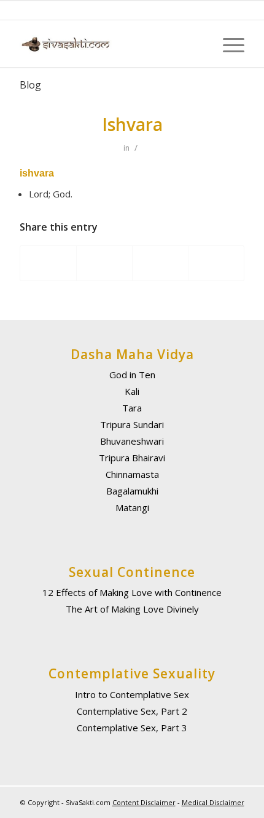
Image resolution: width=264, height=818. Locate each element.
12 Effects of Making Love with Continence (132, 592)
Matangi (132, 507)
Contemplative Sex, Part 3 (132, 727)
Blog (30, 85)
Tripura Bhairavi (132, 457)
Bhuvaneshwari (132, 441)
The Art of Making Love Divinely (132, 609)
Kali (132, 391)
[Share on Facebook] (48, 263)
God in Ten (132, 374)
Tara (132, 408)
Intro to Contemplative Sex (132, 694)
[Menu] (227, 44)
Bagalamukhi (132, 491)
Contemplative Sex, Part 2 (132, 711)
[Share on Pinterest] (216, 263)
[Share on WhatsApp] (160, 263)
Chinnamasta (132, 474)
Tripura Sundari (132, 424)
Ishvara (132, 124)
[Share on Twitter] (104, 263)
